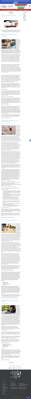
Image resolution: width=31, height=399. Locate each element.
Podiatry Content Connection (22, 396)
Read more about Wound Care (5, 117)
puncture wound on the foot (18, 40)
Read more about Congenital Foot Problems (7, 217)
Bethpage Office (5, 388)
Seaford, (2, 115)
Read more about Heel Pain (5, 359)
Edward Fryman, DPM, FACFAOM (13, 267)
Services (3, 389)
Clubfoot (17, 125)
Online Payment (20, 8)
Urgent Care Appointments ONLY (21, 4)
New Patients (4, 390)
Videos (3, 391)
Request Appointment (20, 6)
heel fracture (5, 323)
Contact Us (4, 394)
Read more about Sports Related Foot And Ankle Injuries (9, 297)
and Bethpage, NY (6, 115)
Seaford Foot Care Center (14, 166)
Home (3, 383)
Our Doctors (4, 384)
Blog (3, 392)
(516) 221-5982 (19, 0)
